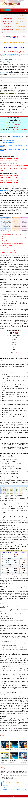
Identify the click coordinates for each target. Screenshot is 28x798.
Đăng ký (2, 10)
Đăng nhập (8, 10)
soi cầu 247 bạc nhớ (18, 363)
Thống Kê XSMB (8, 21)
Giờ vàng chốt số (21, 23)
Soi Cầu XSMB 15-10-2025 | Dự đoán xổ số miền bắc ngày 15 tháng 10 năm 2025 (5, 761)
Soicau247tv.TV (14, 37)
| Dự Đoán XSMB (11, 13)
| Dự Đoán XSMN (18, 13)
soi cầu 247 (18, 796)
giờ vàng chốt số (18, 136)
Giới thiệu (4, 789)
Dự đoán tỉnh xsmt (8, 32)
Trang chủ (3, 54)
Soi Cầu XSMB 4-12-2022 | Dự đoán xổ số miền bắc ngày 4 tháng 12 (5, 750)
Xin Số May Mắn (21, 29)
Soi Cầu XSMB (21, 15)
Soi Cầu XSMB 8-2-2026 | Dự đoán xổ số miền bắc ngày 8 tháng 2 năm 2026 (23, 750)
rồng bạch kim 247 (18, 257)
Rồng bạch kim (21, 32)
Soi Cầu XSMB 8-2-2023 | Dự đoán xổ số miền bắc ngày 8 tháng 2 (23, 761)
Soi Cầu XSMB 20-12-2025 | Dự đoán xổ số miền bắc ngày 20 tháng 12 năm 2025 (14, 761)
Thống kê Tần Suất (8, 23)
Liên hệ (10, 789)
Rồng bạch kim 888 (8, 140)
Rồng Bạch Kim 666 (8, 142)
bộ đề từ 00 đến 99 (5, 190)
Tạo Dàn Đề (8, 26)
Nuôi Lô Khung (4, 13)
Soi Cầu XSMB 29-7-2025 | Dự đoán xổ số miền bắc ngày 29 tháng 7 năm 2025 (14, 750)
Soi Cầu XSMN (21, 18)
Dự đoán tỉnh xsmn (8, 29)
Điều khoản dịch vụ (18, 789)
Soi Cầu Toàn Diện (21, 26)
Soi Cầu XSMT (21, 21)
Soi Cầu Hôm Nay (8, 18)
